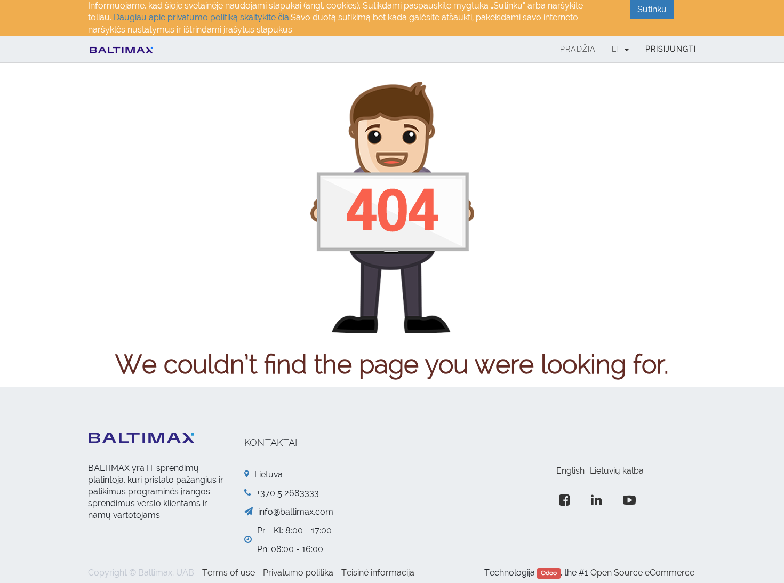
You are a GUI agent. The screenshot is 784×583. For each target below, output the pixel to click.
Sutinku (652, 9)
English (570, 471)
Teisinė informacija (377, 573)
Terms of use (228, 573)
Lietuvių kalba (617, 471)
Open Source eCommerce (642, 573)
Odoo (549, 573)
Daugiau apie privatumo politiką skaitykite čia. (202, 17)
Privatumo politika (298, 573)
